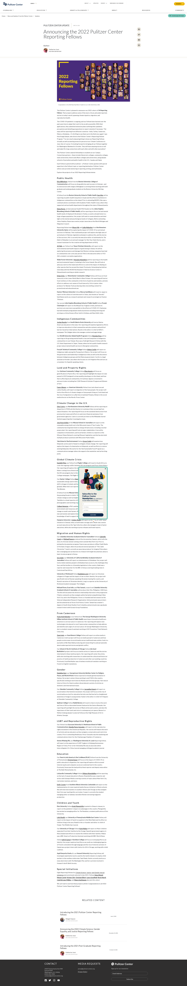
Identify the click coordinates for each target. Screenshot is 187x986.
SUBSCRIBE (93, 514)
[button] (93, 496)
